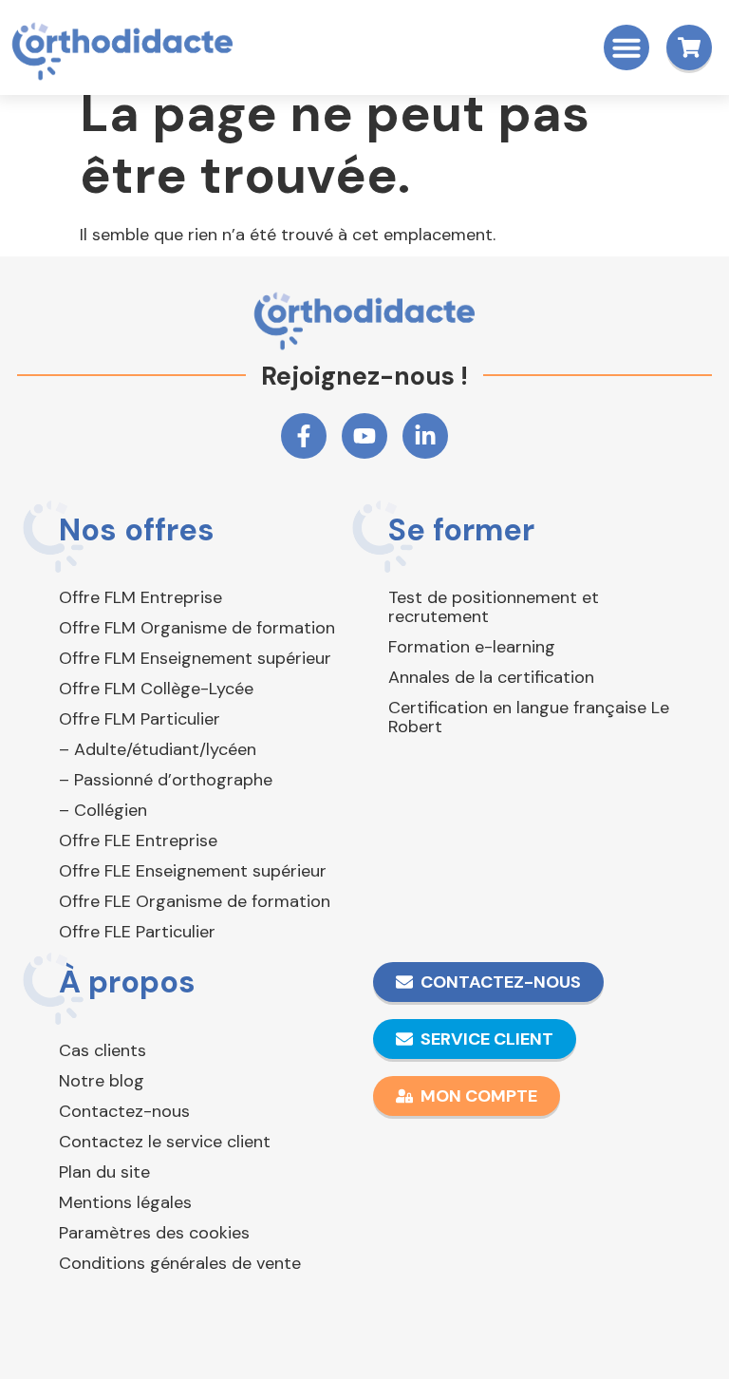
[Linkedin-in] (425, 436)
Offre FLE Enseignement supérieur (193, 871)
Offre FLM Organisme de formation (197, 627)
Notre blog (101, 1080)
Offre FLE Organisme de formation (194, 901)
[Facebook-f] (304, 436)
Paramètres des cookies (154, 1232)
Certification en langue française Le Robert (528, 717)
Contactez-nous (124, 1111)
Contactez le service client (165, 1141)
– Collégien (103, 810)
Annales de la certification (491, 677)
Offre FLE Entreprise (138, 840)
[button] (626, 47)
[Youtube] (364, 436)
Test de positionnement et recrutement (493, 607)
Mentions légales (125, 1202)
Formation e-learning (471, 646)
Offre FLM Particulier (139, 719)
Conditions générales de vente (180, 1263)
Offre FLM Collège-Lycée (156, 688)
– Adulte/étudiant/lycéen (157, 749)
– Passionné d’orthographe (165, 779)
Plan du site (104, 1172)
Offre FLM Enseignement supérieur (195, 658)
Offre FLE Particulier (137, 931)
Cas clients (102, 1050)
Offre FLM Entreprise (140, 597)
